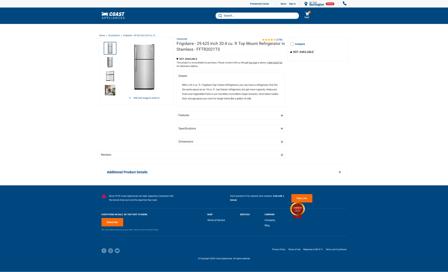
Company (270, 220)
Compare (300, 44)
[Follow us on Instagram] (110, 250)
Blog (267, 225)
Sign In (292, 4)
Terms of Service (216, 220)
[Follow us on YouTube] (117, 250)
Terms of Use (294, 249)
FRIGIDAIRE (182, 39)
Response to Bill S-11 (313, 249)
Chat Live (302, 198)
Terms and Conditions (336, 249)
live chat (253, 62)
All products (114, 35)
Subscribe (112, 222)
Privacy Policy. (152, 230)
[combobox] (257, 16)
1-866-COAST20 (274, 62)
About (283, 4)
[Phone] (344, 4)
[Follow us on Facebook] (104, 250)
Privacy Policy (278, 249)
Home (102, 35)
